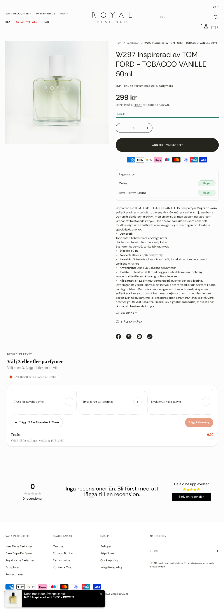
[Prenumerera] (216, 551)
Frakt (138, 104)
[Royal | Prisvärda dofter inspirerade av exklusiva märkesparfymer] (112, 17)
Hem (118, 42)
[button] (189, 17)
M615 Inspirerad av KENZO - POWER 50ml (51, 597)
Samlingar (133, 42)
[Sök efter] (216, 17)
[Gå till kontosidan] (206, 28)
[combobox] (185, 17)
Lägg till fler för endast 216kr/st (36, 422)
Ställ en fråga (131, 321)
